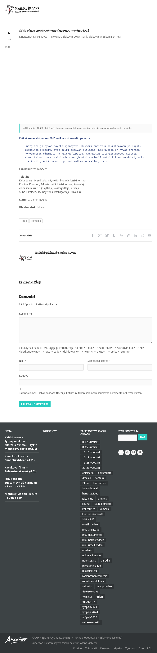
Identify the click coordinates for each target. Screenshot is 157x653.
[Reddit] (142, 236)
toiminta (87, 596)
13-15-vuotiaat (91, 452)
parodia (105, 560)
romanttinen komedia (94, 576)
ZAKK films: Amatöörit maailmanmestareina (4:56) (54, 31)
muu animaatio (91, 529)
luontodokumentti (92, 514)
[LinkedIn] (135, 236)
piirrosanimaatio (91, 565)
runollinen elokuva (93, 581)
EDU (149, 648)
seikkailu (87, 586)
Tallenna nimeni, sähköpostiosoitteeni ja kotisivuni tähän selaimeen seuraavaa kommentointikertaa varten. (80, 393)
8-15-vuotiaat (90, 447)
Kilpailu (118, 648)
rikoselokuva (89, 570)
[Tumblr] (114, 236)
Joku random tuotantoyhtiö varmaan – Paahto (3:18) (21, 482)
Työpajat (130, 648)
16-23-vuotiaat (91, 462)
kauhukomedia (102, 503)
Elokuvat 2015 (71, 36)
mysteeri (87, 550)
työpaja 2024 (90, 612)
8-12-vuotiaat (90, 441)
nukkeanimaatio (91, 555)
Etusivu (77, 648)
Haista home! (90, 488)
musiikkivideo (90, 524)
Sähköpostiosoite (98, 360)
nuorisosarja (89, 560)
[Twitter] (107, 236)
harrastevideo (90, 493)
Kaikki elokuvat (90, 36)
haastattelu (99, 483)
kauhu (86, 503)
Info (141, 648)
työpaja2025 (89, 617)
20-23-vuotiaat (91, 467)
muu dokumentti (92, 534)
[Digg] (121, 236)
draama (86, 478)
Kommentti (25, 313)
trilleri (99, 596)
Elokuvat (56, 36)
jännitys (102, 498)
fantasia (100, 478)
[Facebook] (93, 236)
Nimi (22, 360)
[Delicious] (128, 236)
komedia (36, 220)
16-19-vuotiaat (91, 457)
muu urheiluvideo (92, 545)
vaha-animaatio (91, 622)
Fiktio (24, 220)
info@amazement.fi (111, 637)
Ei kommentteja (112, 36)
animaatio (88, 472)
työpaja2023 (89, 606)
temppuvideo (104, 586)
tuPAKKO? (88, 601)
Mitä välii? (88, 519)
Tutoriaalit (91, 648)
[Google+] (100, 236)
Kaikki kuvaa (40, 36)
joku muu (87, 498)
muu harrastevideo (93, 539)
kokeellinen (88, 509)
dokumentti (104, 472)
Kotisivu (23, 375)
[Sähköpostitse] (149, 236)
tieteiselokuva (90, 591)
